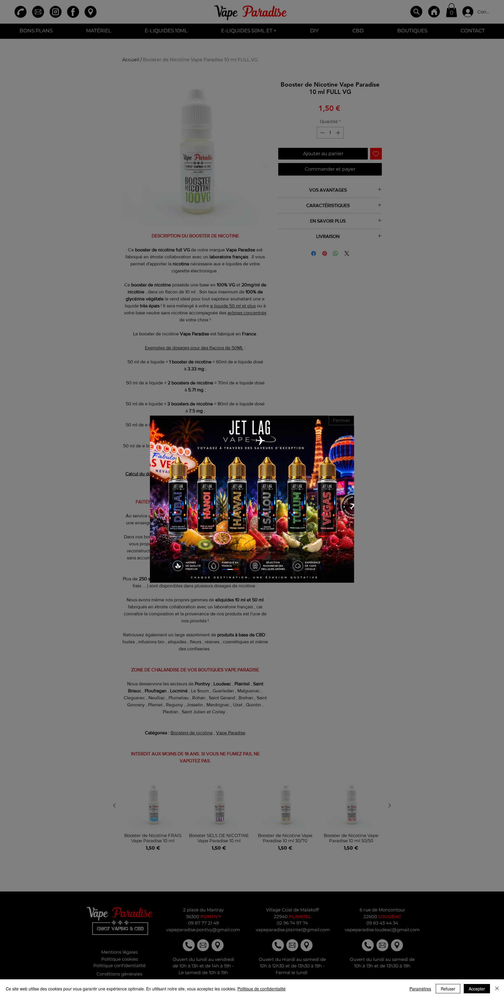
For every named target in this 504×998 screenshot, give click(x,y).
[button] (341, 420)
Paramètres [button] (420, 989)
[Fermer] (497, 988)
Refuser (448, 989)
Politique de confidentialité (261, 989)
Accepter (477, 989)
